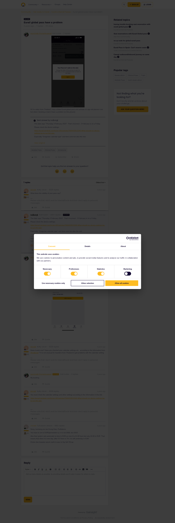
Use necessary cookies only (53, 283)
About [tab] (123, 246)
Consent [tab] (51, 246)
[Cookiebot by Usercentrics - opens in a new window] (128, 238)
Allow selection (87, 283)
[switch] (74, 273)
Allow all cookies (122, 283)
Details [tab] (87, 246)
